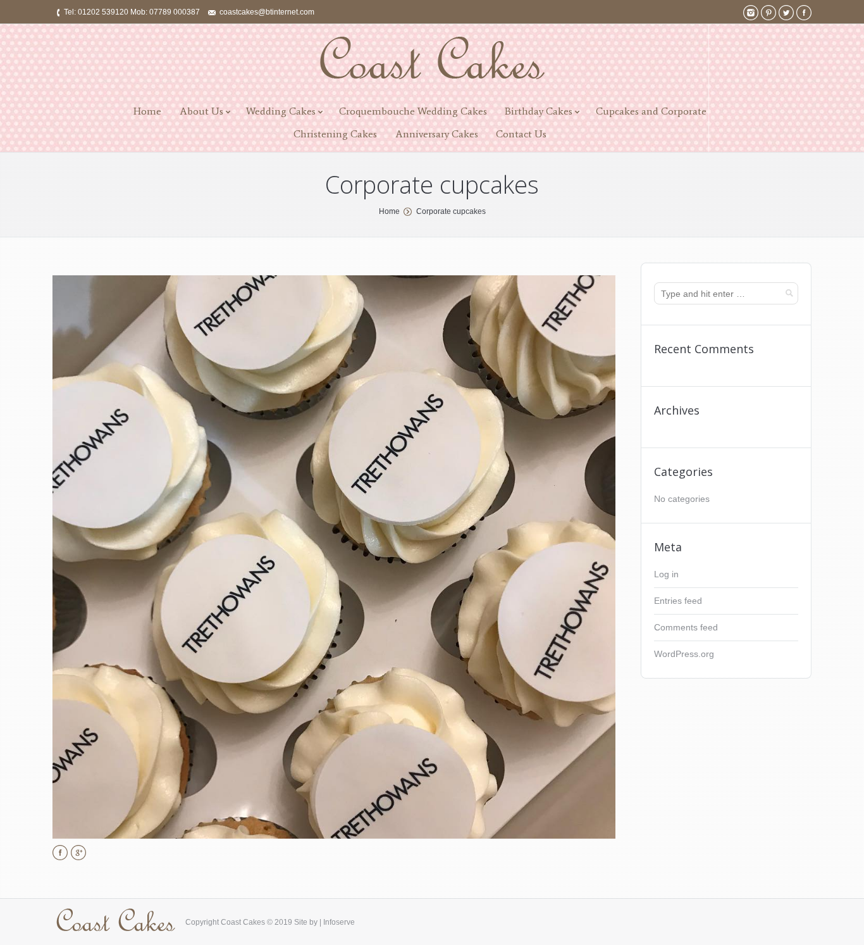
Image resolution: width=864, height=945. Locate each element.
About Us (201, 111)
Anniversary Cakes (436, 134)
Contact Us (521, 134)
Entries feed (678, 601)
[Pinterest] (768, 12)
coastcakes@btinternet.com (266, 12)
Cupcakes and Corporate (651, 111)
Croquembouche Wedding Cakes (413, 111)
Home (147, 111)
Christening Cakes (335, 134)
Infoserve (339, 922)
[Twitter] (786, 12)
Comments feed (686, 627)
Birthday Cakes (538, 111)
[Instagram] (750, 12)
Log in (666, 574)
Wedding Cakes (281, 111)
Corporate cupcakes (451, 211)
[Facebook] (804, 12)
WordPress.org (684, 654)
